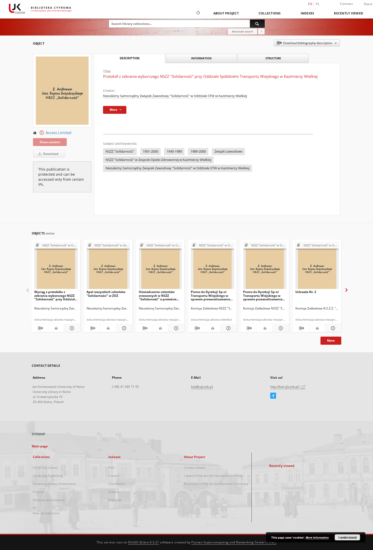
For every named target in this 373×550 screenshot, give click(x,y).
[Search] (257, 24)
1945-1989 (174, 151)
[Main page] (198, 13)
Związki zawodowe (228, 151)
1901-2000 (150, 151)
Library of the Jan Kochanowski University (213, 475)
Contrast (346, 4)
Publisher (115, 500)
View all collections (46, 513)
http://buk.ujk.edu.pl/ (285, 386)
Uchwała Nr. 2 (305, 292)
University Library (45, 467)
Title (111, 467)
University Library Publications (54, 484)
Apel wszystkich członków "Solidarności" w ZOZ (106, 294)
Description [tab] (129, 58)
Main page (40, 446)
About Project (226, 13)
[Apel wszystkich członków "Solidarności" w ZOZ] (108, 267)
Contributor (116, 484)
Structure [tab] (273, 58)
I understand (347, 537)
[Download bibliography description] (40, 328)
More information (317, 537)
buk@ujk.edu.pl (202, 386)
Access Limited (58, 132)
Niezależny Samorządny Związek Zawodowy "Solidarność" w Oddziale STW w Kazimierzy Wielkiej (175, 96)
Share (368, 4)
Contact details (195, 467)
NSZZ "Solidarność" (120, 151)
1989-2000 (198, 151)
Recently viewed (348, 13)
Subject (113, 492)
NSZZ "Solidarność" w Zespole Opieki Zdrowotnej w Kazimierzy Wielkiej (158, 160)
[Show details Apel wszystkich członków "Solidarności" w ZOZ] (123, 328)
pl (317, 4)
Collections (270, 13)
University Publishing (48, 475)
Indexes (307, 13)
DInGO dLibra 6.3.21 (143, 542)
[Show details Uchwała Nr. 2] (332, 328)
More (331, 340)
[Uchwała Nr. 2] (317, 267)
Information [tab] (201, 58)
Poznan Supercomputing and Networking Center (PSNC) (233, 542)
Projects (38, 492)
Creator (114, 475)
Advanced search (242, 31)
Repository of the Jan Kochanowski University (216, 484)
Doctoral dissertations (49, 500)
